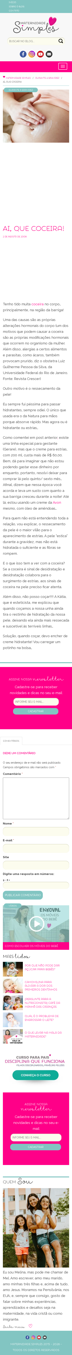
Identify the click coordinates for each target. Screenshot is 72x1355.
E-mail (8, 840)
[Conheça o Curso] (36, 1066)
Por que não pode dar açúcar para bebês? (42, 967)
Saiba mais (14, 1326)
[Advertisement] (36, 182)
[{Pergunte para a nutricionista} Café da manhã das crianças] (13, 1002)
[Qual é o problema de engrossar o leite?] (13, 1019)
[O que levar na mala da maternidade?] (13, 1036)
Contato (14, 10)
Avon (57, 502)
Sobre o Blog (16, 6)
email (49, 54)
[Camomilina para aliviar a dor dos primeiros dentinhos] (13, 985)
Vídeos (13, 905)
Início (12, 2)
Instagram (31, 54)
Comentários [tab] (11, 741)
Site (6, 857)
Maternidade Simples (36, 25)
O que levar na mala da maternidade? (43, 1034)
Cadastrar (36, 711)
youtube (40, 54)
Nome (8, 823)
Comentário (13, 774)
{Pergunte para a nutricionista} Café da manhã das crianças (42, 1002)
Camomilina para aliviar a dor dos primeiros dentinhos (41, 985)
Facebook (23, 54)
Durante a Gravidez (47, 78)
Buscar (61, 41)
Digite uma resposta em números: (28, 874)
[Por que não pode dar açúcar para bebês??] (13, 969)
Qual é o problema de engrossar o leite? (42, 1018)
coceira (37, 304)
